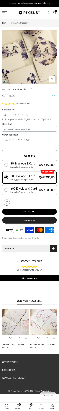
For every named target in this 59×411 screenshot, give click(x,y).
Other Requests (10, 134)
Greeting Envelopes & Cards (26, 238)
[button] (8, 104)
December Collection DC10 (44, 344)
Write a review (29, 278)
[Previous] (4, 324)
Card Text (7, 124)
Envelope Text (9, 109)
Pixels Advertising (43, 391)
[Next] (54, 324)
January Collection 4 (13, 344)
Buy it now (29, 220)
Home (5, 22)
